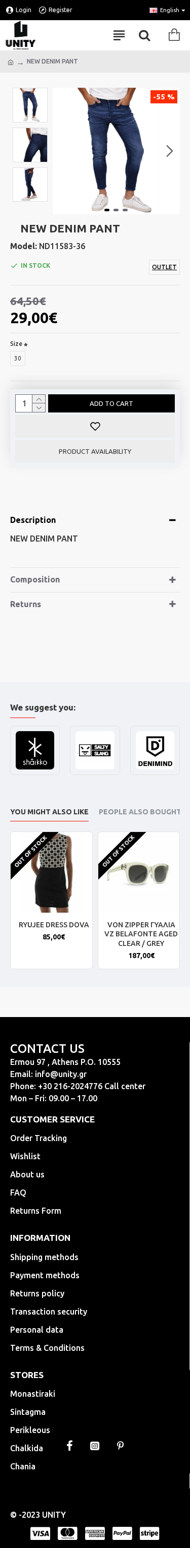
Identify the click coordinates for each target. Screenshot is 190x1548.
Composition (35, 579)
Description (33, 519)
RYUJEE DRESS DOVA (54, 925)
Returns (25, 604)
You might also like (49, 812)
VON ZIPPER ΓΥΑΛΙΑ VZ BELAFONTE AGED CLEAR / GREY (141, 934)
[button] (63, 151)
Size (16, 343)
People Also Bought (140, 812)
